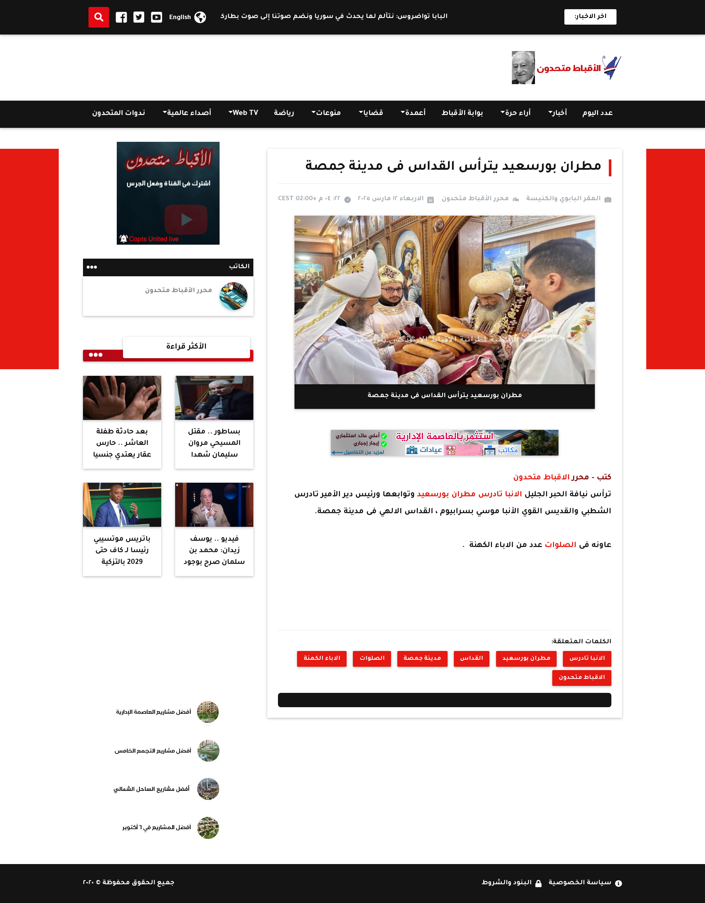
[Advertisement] (216, 65)
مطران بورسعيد (447, 495)
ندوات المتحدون (118, 114)
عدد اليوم (597, 114)
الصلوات (562, 546)
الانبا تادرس (500, 495)
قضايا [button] (373, 114)
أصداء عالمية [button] (189, 114)
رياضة (284, 114)
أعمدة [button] (415, 114)
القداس (471, 659)
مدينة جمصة (422, 659)
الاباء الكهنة (322, 659)
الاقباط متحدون (541, 478)
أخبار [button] (560, 114)
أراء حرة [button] (518, 114)
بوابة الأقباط (462, 114)
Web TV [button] (245, 114)
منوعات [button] (328, 114)
